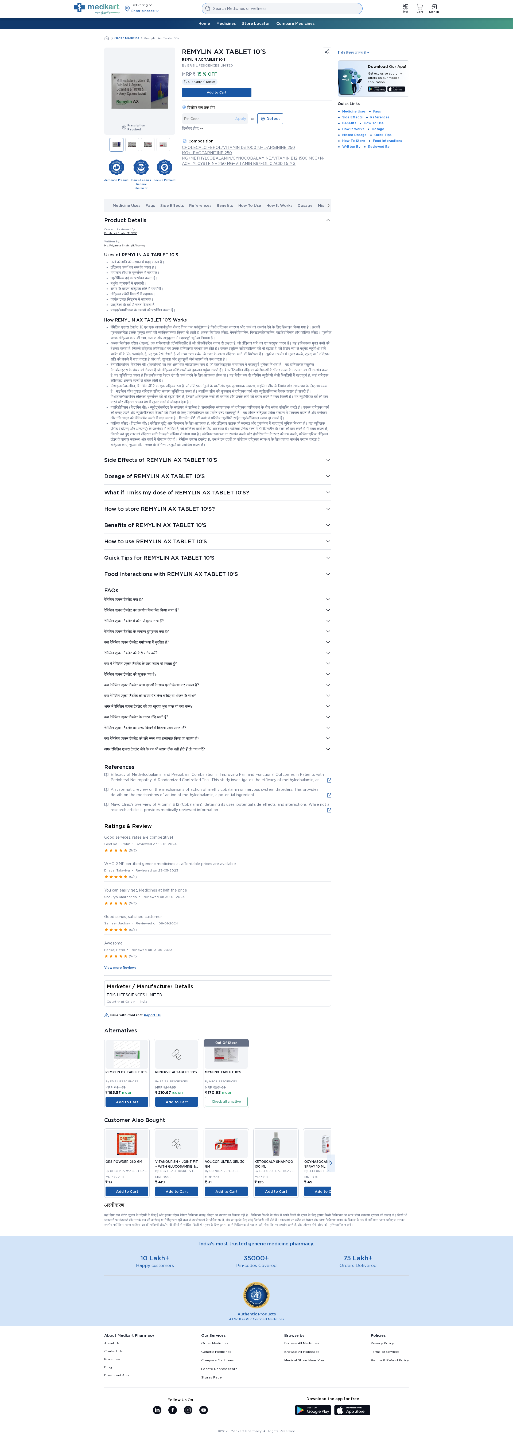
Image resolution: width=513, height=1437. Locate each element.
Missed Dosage (354, 135)
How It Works (279, 205)
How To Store (353, 141)
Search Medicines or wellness (239, 8)
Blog (108, 1367)
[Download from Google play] (377, 89)
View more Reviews (120, 968)
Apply (240, 119)
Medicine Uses (126, 205)
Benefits (225, 205)
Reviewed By (379, 147)
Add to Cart (217, 92)
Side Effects (172, 205)
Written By (351, 147)
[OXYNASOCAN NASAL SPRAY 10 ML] (325, 1144)
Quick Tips (382, 135)
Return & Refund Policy (390, 1360)
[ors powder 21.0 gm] (127, 1144)
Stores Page (211, 1377)
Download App (116, 1375)
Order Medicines (214, 1343)
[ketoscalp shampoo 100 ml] (276, 1144)
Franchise (112, 1359)
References (200, 205)
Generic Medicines (216, 1352)
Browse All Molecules (301, 1352)
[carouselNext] (328, 205)
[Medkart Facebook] (172, 1410)
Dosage (305, 205)
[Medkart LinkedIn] (157, 1410)
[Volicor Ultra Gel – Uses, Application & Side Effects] (226, 1144)
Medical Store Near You (304, 1360)
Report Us (152, 1015)
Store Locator (256, 23)
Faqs (150, 205)
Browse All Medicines (301, 1343)
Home (204, 23)
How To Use (249, 205)
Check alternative (226, 1101)
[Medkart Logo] (97, 8)
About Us (111, 1343)
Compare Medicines (295, 23)
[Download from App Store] (396, 89)
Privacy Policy (382, 1343)
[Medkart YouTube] (203, 1410)
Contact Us (113, 1351)
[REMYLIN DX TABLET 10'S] (127, 1054)
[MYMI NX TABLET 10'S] (226, 1054)
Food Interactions (387, 141)
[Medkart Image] (176, 1054)
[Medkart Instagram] (188, 1410)
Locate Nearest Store (219, 1369)
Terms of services (385, 1352)
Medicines (226, 23)
